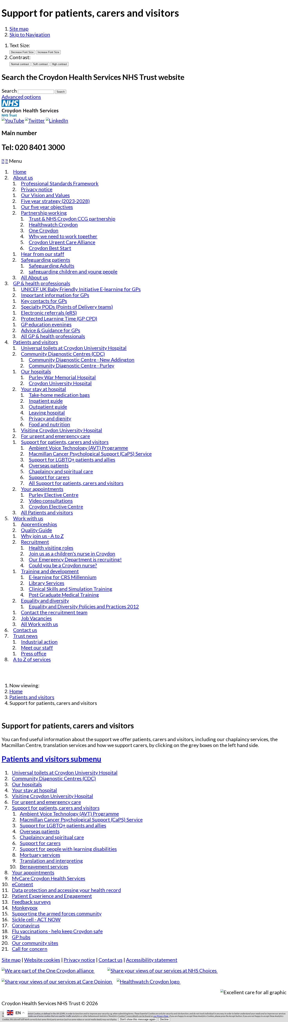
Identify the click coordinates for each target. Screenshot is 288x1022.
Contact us (110, 960)
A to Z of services (32, 659)
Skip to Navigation (29, 34)
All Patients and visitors (47, 512)
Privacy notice (79, 960)
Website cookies (42, 960)
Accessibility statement (151, 960)
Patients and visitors (31, 697)
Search (9, 91)
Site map (18, 29)
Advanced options (21, 97)
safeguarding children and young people (73, 271)
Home (16, 691)
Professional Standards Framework (60, 183)
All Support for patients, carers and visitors (76, 483)
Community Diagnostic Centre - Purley (71, 365)
